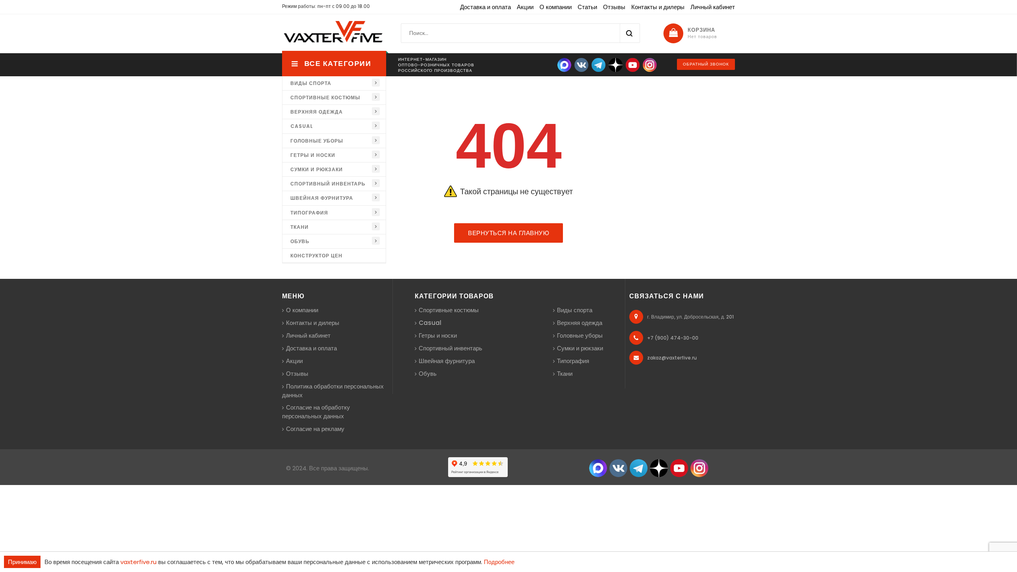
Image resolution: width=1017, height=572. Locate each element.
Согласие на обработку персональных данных (316, 411)
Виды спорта (310, 83)
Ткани (299, 227)
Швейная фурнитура (321, 198)
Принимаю (22, 562)
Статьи (587, 7)
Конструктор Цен (316, 255)
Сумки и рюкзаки (316, 169)
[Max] (564, 64)
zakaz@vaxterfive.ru (672, 357)
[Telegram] (598, 64)
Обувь (299, 241)
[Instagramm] (699, 468)
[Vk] (581, 64)
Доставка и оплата (485, 7)
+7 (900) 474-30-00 (672, 337)
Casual (301, 126)
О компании (555, 7)
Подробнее (499, 562)
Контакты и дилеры (657, 7)
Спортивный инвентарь (327, 183)
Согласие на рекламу (315, 429)
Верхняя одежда (316, 111)
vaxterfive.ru (138, 562)
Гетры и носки (312, 155)
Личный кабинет (712, 7)
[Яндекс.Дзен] (615, 64)
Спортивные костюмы (325, 97)
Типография (309, 212)
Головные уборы (316, 140)
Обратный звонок (706, 64)
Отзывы (614, 7)
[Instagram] (649, 64)
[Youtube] (632, 64)
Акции (525, 7)
